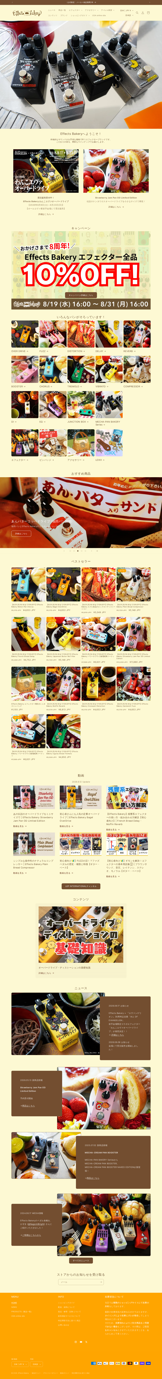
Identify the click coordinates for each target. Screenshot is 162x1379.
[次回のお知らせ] (150, 2)
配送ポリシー (64, 1373)
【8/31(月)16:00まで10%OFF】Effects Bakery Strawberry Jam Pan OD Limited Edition (133, 656)
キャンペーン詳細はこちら (81, 295)
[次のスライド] (91, 551)
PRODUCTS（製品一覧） (22, 1311)
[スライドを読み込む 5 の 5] (85, 551)
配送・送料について (66, 1307)
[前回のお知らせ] (12, 2)
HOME (14, 1302)
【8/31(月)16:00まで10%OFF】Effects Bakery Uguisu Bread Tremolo (62, 752)
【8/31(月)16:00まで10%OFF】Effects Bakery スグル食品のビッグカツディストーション (98, 607)
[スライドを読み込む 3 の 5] (78, 551)
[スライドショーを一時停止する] (98, 551)
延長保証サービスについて (69, 1316)
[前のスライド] (64, 551)
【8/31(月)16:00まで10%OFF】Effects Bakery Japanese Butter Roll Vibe (62, 655)
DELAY (99, 351)
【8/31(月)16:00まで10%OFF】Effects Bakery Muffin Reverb (62, 705)
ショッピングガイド (66, 1302)
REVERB (128, 351)
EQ (41, 421)
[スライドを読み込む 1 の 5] (70, 551)
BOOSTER (17, 386)
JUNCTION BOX (76, 421)
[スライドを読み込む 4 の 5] (82, 551)
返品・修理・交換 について (69, 1311)
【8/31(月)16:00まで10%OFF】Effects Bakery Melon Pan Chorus (27, 606)
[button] (75, 10)
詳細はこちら (44, 214)
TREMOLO (73, 386)
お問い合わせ (63, 1325)
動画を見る (18, 826)
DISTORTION (74, 351)
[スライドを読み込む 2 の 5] (74, 551)
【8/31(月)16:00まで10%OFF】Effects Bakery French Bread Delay (27, 655)
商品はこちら (28, 1105)
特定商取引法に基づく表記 (69, 1320)
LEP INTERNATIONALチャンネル (81, 886)
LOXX (99, 460)
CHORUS (44, 386)
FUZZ (42, 351)
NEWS (14, 1307)
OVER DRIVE (18, 351)
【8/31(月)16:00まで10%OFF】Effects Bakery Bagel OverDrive (62, 606)
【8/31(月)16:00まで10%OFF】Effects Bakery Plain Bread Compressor (132, 606)
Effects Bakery (23, 1373)
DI (12, 421)
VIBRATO (101, 386)
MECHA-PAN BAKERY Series (108, 423)
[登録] (101, 1282)
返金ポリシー (36, 1373)
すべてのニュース (81, 1260)
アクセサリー (74, 460)
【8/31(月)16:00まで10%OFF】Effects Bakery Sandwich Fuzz (132, 705)
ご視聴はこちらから (31, 1235)
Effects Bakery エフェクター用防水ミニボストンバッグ (28, 705)
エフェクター (18, 460)
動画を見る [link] (65, 873)
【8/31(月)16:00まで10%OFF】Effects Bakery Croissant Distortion (97, 705)
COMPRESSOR (132, 386)
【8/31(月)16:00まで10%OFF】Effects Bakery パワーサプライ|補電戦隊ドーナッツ (98, 656)
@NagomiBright (36, 1224)
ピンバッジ (45, 460)
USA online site (18, 1316)
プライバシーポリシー (50, 1373)
